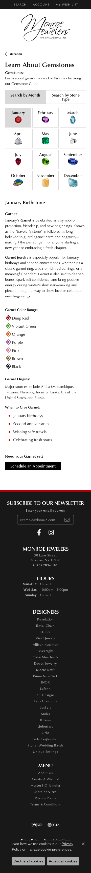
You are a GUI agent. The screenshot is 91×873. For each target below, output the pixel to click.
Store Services (45, 791)
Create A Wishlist (45, 779)
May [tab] (45, 133)
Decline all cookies (28, 861)
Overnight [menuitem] (45, 650)
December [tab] (73, 175)
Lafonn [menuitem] (45, 688)
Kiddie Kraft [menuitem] (45, 669)
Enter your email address (45, 510)
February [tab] (45, 112)
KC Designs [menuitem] (46, 695)
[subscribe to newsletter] (67, 519)
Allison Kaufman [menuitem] (45, 644)
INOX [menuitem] (45, 682)
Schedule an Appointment (33, 466)
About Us (45, 772)
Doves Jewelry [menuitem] (45, 663)
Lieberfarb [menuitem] (46, 726)
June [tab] (73, 133)
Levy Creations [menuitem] (45, 701)
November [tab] (45, 175)
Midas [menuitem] (45, 713)
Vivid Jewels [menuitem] (45, 638)
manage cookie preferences (49, 849)
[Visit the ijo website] (37, 825)
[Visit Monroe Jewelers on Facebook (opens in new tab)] (39, 532)
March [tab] (73, 112)
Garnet (25, 220)
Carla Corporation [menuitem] (45, 739)
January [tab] (18, 112)
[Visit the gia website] (54, 825)
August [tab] (45, 154)
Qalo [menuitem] (45, 732)
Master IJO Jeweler (45, 785)
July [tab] (18, 154)
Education (15, 54)
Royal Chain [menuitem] (45, 625)
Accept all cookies (63, 861)
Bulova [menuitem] (45, 720)
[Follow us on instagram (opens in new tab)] (51, 532)
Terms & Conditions (45, 804)
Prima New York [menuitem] (45, 676)
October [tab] (18, 175)
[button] (20, 4)
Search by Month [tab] (25, 95)
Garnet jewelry (16, 257)
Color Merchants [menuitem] (46, 657)
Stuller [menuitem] (45, 632)
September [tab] (72, 154)
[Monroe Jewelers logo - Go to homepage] (46, 27)
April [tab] (18, 133)
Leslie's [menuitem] (45, 707)
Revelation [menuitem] (45, 619)
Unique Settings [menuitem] (45, 751)
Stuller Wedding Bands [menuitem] (45, 745)
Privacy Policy (45, 798)
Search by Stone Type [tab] (66, 97)
